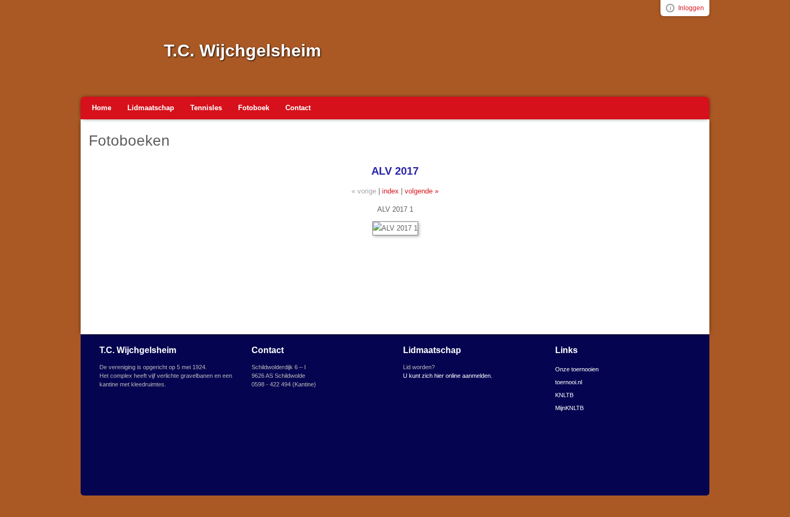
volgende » (422, 191)
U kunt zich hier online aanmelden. (447, 375)
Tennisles (206, 108)
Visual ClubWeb (670, 8)
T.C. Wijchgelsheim (242, 50)
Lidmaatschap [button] (150, 108)
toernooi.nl (568, 382)
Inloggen (691, 8)
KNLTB (564, 395)
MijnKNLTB (569, 408)
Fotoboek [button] (253, 108)
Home (101, 108)
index (390, 191)
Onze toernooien (577, 369)
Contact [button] (298, 108)
